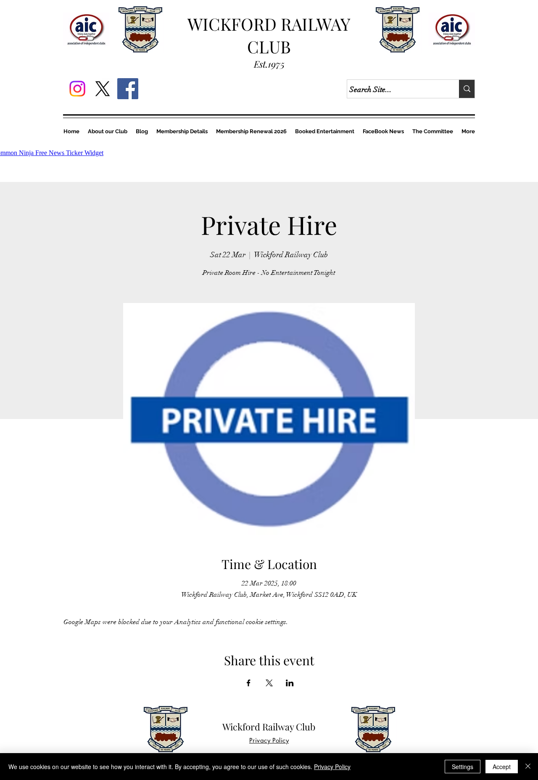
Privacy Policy (332, 766)
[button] (251, 131)
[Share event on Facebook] (249, 683)
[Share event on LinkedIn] (290, 683)
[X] (102, 88)
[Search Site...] (467, 89)
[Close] (528, 766)
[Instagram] (77, 88)
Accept (502, 766)
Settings (462, 766)
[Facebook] (127, 88)
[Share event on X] (269, 683)
